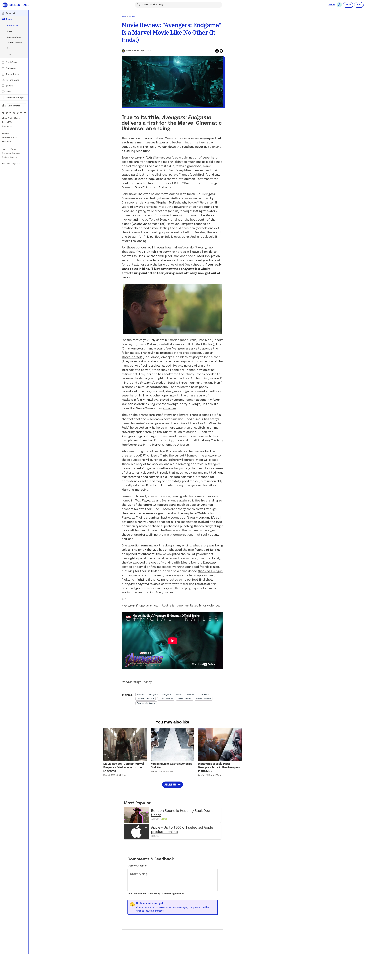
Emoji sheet (136, 894)
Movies (132, 17)
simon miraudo (185, 699)
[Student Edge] (16, 5)
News (124, 17)
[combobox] (16, 106)
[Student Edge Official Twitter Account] (10, 113)
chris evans (204, 695)
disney (190, 695)
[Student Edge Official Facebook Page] (3, 113)
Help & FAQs (7, 122)
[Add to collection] (146, 826)
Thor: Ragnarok (144, 500)
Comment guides (173, 894)
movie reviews (166, 699)
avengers (153, 695)
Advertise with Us (9, 138)
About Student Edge (11, 118)
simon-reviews (203, 699)
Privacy (14, 149)
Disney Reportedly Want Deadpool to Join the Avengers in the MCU (219, 767)
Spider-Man (171, 256)
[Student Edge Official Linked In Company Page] (21, 113)
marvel (179, 695)
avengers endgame (146, 703)
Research (6, 142)
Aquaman (169, 408)
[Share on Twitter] (221, 51)
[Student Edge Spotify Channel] (14, 113)
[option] (140, 694)
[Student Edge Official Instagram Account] (7, 113)
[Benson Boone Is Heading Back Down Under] (136, 815)
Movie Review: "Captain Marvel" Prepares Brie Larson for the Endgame (124, 767)
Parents (5, 134)
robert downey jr (145, 699)
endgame (167, 695)
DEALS (156, 836)
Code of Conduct (9, 157)
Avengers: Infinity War (143, 157)
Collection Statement (11, 153)
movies (140, 695)
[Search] (138, 4)
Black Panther (147, 256)
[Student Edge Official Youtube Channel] (25, 113)
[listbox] (179, 698)
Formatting (154, 894)
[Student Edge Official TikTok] (18, 113)
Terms (5, 149)
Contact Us (7, 126)
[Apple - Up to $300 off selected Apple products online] (136, 831)
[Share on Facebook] (217, 51)
